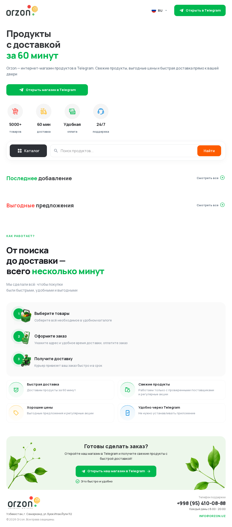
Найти (209, 150)
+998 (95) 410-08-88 (201, 503)
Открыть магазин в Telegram (51, 89)
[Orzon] (22, 10)
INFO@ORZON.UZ (212, 516)
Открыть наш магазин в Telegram (116, 471)
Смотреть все (207, 178)
